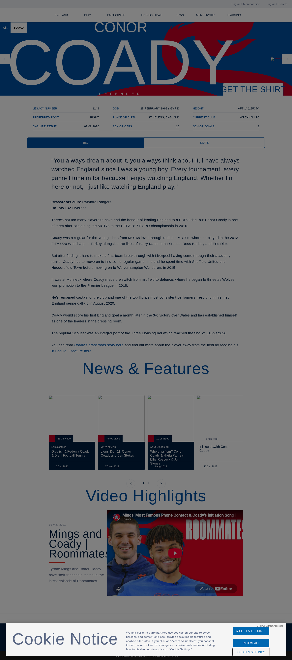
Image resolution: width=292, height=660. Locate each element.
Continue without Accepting (270, 626)
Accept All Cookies (251, 631)
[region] (146, 639)
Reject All (251, 643)
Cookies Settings (251, 652)
